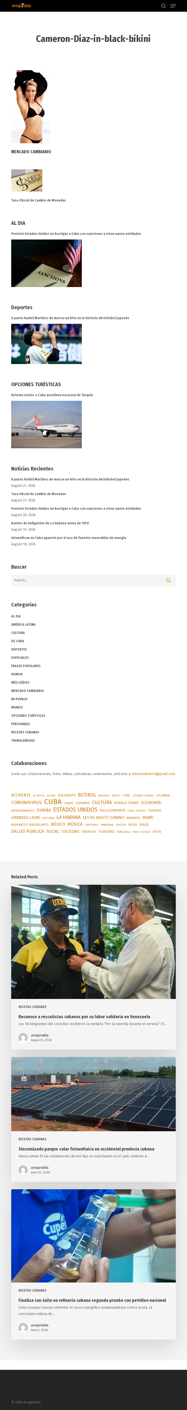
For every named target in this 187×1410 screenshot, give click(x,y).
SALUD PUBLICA (27, 831)
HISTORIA (48, 818)
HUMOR (17, 674)
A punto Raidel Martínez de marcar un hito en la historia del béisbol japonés (70, 318)
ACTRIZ (51, 795)
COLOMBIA (163, 795)
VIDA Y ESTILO (141, 832)
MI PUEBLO (19, 699)
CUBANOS (83, 803)
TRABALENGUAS (23, 741)
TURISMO (106, 831)
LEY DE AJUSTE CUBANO (103, 817)
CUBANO (69, 803)
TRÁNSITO (88, 832)
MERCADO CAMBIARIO (27, 691)
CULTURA (18, 633)
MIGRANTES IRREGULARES (30, 824)
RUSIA (132, 824)
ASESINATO (67, 795)
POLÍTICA (121, 824)
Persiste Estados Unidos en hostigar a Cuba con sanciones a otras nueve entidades (76, 234)
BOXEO (116, 795)
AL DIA (16, 616)
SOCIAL (52, 831)
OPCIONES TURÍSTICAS (28, 716)
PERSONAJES (20, 724)
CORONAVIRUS (26, 802)
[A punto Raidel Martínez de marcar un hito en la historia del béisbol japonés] (46, 344)
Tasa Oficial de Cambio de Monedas (38, 200)
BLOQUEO (104, 795)
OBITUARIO (92, 824)
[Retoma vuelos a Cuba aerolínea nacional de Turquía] (46, 424)
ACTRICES (39, 795)
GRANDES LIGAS (25, 817)
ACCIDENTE (21, 795)
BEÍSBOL (87, 795)
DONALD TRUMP (126, 803)
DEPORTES (19, 649)
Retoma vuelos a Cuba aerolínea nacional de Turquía (52, 395)
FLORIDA (154, 810)
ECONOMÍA (151, 802)
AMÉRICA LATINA (23, 625)
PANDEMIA (107, 824)
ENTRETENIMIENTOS (23, 810)
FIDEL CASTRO (137, 810)
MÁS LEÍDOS (20, 683)
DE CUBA (17, 641)
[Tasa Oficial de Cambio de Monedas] (93, 183)
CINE (126, 795)
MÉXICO (58, 824)
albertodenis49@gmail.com (153, 774)
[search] (163, 6)
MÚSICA (75, 824)
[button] (173, 5)
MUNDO (17, 707)
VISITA (157, 832)
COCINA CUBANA (143, 795)
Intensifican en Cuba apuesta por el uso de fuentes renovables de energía (68, 538)
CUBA (53, 802)
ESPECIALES (20, 658)
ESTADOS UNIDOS (75, 809)
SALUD (144, 825)
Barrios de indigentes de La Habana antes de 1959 (50, 523)
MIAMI (147, 817)
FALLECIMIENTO (112, 810)
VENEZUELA (123, 832)
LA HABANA (68, 817)
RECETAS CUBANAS (25, 732)
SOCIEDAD (70, 831)
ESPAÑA (44, 810)
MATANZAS (133, 818)
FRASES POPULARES (26, 666)
